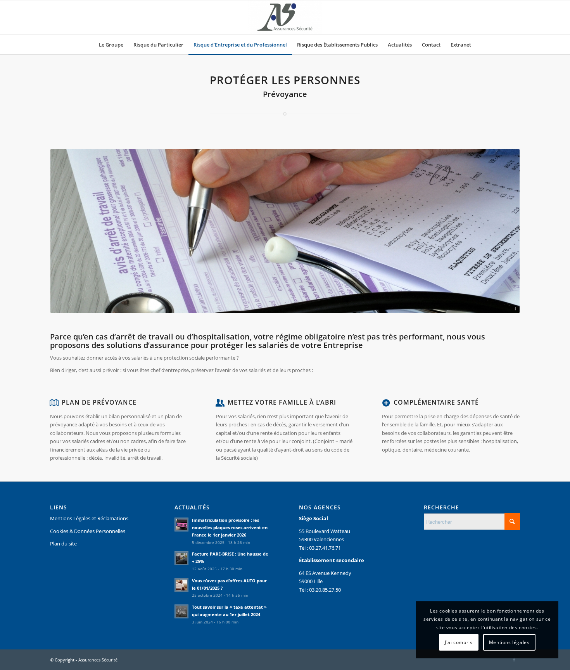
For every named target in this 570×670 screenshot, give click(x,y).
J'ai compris (458, 642)
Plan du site (63, 543)
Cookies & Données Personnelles (87, 531)
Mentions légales (509, 642)
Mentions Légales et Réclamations (89, 518)
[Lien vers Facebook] (514, 659)
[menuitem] (111, 44)
